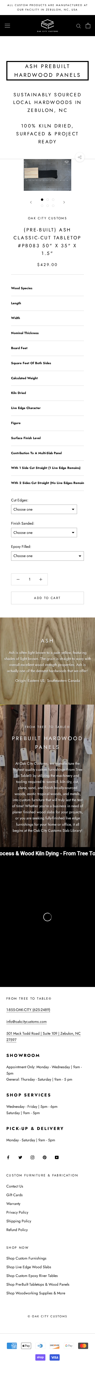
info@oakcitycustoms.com (26, 1021)
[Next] (64, 202)
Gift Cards (14, 1195)
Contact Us (14, 1186)
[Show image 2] (47, 199)
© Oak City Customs (48, 1316)
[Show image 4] (42, 206)
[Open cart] (88, 25)
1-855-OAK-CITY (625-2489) (28, 1009)
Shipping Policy (18, 1221)
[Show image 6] (53, 206)
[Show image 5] (47, 206)
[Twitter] (20, 1157)
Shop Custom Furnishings (26, 1258)
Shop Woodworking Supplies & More (35, 1293)
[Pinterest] (44, 1157)
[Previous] (31, 202)
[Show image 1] (42, 199)
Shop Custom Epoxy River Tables (32, 1275)
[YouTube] (57, 1157)
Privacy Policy (17, 1212)
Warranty (13, 1203)
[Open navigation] (7, 25)
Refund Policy (17, 1229)
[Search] (78, 25)
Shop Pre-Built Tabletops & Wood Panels (37, 1284)
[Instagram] (32, 1157)
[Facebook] (8, 1157)
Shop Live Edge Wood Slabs (28, 1267)
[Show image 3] (53, 199)
